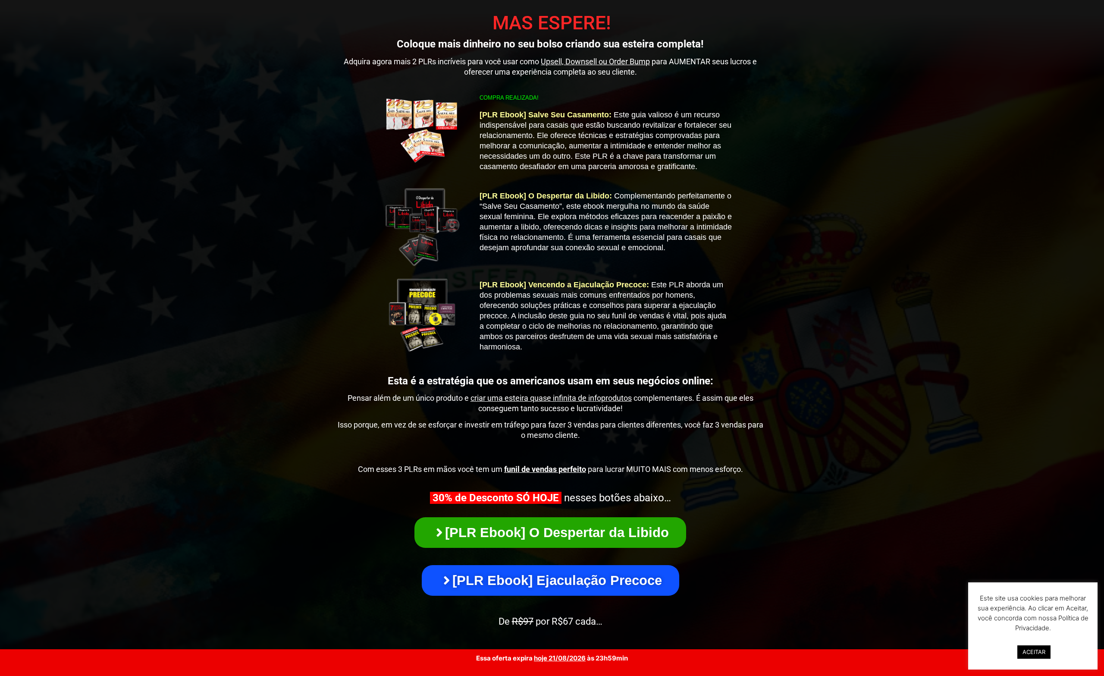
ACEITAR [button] (1033, 651)
